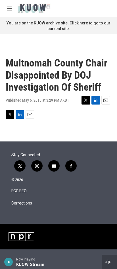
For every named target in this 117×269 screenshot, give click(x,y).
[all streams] (109, 262)
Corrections (21, 203)
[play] (8, 262)
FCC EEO (19, 191)
